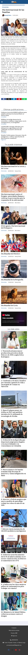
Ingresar (14, 635)
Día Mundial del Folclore (10, 254)
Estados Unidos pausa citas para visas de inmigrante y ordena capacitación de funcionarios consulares (13, 136)
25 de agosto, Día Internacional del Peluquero (13, 227)
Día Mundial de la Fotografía (12, 280)
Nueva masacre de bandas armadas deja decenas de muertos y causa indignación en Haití (13, 473)
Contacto (14, 628)
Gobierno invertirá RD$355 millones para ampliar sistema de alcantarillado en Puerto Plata (14, 114)
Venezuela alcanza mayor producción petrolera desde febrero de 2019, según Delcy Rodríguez (12, 354)
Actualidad (3, 117)
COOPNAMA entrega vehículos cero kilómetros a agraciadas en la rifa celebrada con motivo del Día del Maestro (12, 129)
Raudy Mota (8, 15)
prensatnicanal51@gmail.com (14, 645)
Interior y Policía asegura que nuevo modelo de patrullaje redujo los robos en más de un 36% (13, 502)
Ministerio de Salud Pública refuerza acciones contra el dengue (13, 614)
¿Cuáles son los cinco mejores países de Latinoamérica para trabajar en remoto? (13, 586)
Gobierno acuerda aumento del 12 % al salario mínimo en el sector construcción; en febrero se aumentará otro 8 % (13, 558)
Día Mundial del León (9, 306)
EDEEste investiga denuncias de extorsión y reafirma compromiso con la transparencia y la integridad (13, 121)
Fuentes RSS (14, 633)
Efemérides (5, 7)
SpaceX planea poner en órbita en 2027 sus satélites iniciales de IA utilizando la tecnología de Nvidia (11, 413)
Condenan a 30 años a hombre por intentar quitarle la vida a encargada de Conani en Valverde (13, 384)
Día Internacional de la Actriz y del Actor (13, 167)
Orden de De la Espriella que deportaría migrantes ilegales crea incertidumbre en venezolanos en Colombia (13, 443)
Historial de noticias (14, 630)
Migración (3, 139)
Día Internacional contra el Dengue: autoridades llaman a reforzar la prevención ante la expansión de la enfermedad (13, 197)
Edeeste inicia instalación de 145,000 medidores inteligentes (13, 530)
